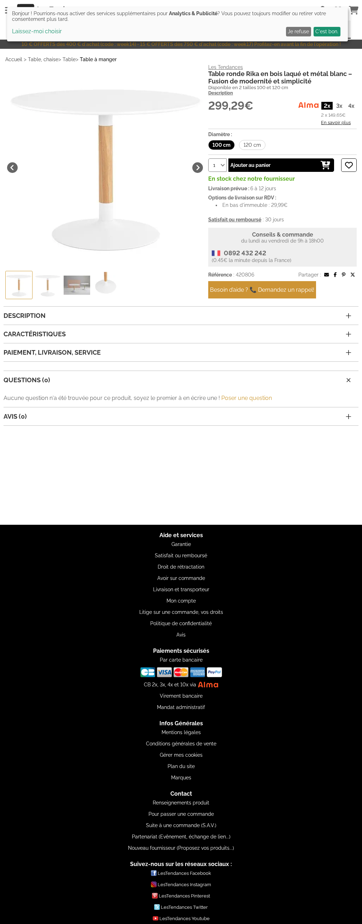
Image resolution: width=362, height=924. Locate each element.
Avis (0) (15, 416)
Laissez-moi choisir (37, 31)
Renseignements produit (181, 803)
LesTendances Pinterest (184, 896)
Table (69, 59)
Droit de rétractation (181, 567)
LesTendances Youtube (184, 918)
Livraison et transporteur (181, 589)
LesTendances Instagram (184, 884)
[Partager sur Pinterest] (343, 275)
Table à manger (98, 59)
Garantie (181, 544)
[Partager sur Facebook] (335, 275)
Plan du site (181, 766)
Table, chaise (43, 59)
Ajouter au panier (250, 165)
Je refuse (298, 31)
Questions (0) (27, 380)
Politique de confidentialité (181, 623)
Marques (181, 777)
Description (220, 92)
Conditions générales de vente (181, 743)
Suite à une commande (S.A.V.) (181, 825)
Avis (181, 635)
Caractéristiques (35, 334)
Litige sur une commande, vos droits (181, 612)
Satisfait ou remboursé (181, 555)
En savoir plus (336, 122)
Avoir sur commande (181, 578)
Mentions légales (181, 732)
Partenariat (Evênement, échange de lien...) (181, 836)
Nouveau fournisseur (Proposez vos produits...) (181, 848)
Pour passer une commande (181, 814)
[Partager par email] (326, 275)
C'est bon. (326, 31)
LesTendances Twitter (184, 907)
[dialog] (177, 24)
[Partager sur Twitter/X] (353, 275)
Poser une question (246, 398)
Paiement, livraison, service (52, 352)
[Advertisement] (181, 475)
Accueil (13, 59)
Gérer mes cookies (181, 755)
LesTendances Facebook (184, 873)
